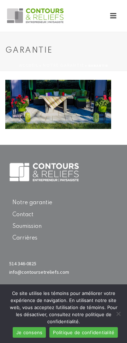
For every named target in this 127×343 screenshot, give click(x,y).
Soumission (27, 226)
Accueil (28, 66)
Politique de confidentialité (83, 332)
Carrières (24, 238)
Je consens (29, 332)
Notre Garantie (63, 66)
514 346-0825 (22, 263)
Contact (23, 215)
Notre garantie (32, 203)
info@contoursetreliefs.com (39, 272)
